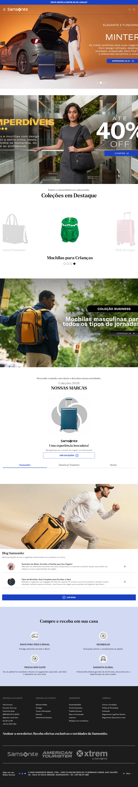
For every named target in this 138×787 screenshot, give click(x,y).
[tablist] (69, 465)
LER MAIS (71, 597)
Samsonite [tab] (25, 465)
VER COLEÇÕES (67, 455)
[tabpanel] (69, 418)
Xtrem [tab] (113, 465)
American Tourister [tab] (69, 465)
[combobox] (128, 773)
